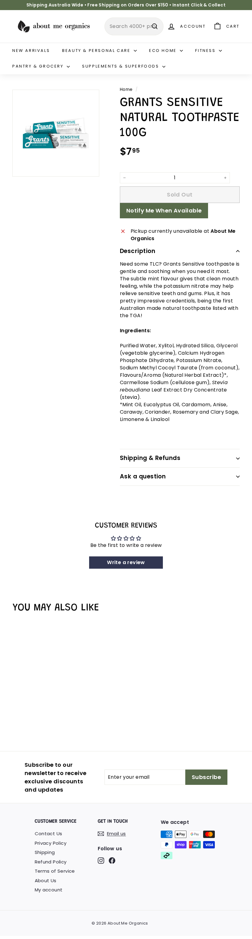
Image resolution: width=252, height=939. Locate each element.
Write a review (126, 562)
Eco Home (163, 50)
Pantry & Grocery (38, 66)
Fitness (206, 50)
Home (126, 89)
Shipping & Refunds (150, 458)
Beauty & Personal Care (97, 50)
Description (137, 251)
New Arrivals (31, 50)
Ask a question (143, 476)
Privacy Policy (51, 843)
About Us (46, 880)
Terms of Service (55, 871)
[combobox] (133, 26)
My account (49, 889)
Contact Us (48, 833)
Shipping (45, 852)
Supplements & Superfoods (121, 66)
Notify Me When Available (164, 210)
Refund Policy (51, 862)
